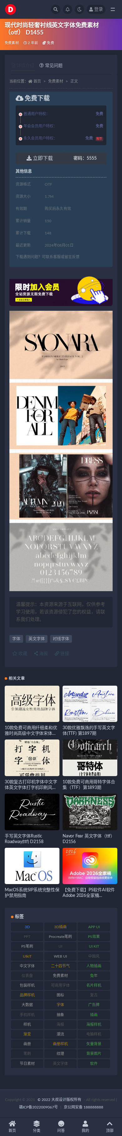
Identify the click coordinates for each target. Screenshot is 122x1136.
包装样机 (27, 985)
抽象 (60, 1015)
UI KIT (94, 946)
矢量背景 (93, 1044)
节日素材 (27, 1064)
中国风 (93, 956)
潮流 (60, 1034)
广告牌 (93, 1005)
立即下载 (42, 158)
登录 (98, 9)
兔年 (94, 976)
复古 (94, 995)
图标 (60, 995)
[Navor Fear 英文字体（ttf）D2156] (90, 812)
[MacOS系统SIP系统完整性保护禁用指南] (32, 866)
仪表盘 (27, 976)
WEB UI (60, 956)
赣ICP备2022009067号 (38, 1107)
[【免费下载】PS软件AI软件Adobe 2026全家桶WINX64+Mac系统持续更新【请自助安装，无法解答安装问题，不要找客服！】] (90, 866)
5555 (85, 158)
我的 (85, 1131)
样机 (27, 1024)
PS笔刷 (27, 946)
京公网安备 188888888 (83, 1107)
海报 (43, 654)
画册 (27, 1044)
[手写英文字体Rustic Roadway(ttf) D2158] (32, 812)
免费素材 (12, 43)
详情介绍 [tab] (25, 66)
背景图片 (93, 1054)
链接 (64, 654)
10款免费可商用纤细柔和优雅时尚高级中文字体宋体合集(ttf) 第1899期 (31, 733)
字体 (16, 639)
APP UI (94, 927)
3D (27, 927)
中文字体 (27, 966)
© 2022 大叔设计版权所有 (60, 1100)
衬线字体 (61, 639)
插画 (94, 1015)
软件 (94, 1064)
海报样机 (93, 1024)
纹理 (60, 1054)
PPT (27, 937)
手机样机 (27, 1015)
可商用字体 (60, 985)
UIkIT (27, 956)
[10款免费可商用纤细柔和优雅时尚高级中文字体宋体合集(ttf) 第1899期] (32, 704)
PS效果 (94, 937)
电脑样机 (93, 1034)
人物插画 (93, 966)
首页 (37, 81)
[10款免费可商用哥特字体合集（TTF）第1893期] (90, 757)
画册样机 (60, 1044)
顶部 (110, 1131)
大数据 (27, 1005)
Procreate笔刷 (60, 937)
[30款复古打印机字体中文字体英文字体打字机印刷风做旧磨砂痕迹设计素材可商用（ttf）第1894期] (32, 757)
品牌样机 (27, 995)
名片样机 (93, 985)
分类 (36, 1131)
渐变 (27, 1034)
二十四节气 (60, 966)
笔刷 (27, 1054)
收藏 (22, 654)
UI (60, 946)
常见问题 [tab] (54, 66)
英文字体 (36, 639)
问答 (61, 1131)
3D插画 (60, 927)
